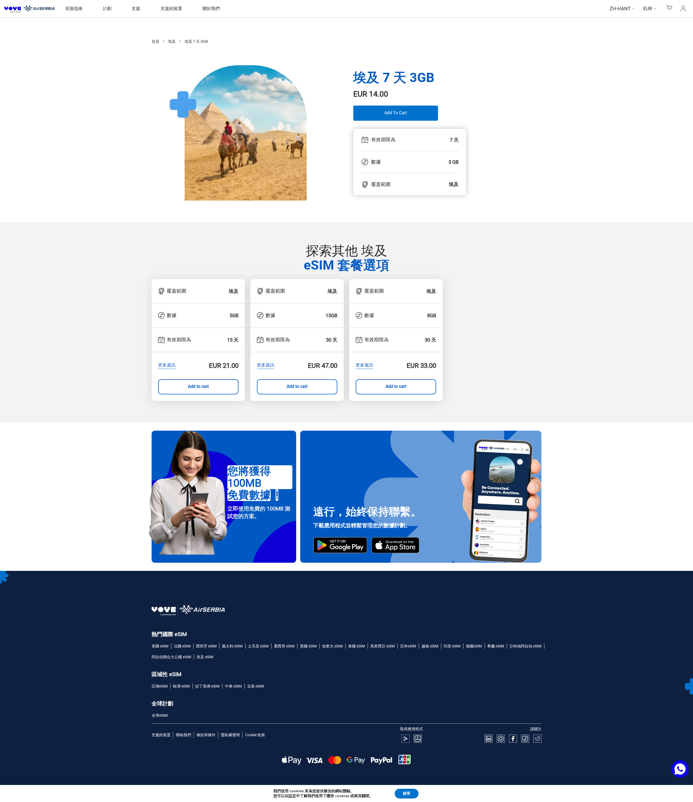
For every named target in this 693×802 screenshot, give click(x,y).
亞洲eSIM (160, 686)
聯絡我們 (183, 735)
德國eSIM (474, 646)
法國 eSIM (182, 646)
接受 (406, 793)
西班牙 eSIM (206, 646)
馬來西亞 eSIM (382, 646)
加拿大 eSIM (332, 646)
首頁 (155, 41)
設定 (292, 796)
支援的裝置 (171, 8)
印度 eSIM (452, 646)
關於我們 (211, 8)
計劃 (107, 8)
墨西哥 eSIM (284, 646)
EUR (647, 8)
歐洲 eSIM (181, 686)
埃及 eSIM (205, 657)
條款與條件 (206, 735)
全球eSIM (160, 715)
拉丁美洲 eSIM (207, 686)
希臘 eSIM (495, 646)
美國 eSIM (160, 646)
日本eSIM (408, 646)
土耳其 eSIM (258, 646)
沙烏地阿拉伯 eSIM (525, 646)
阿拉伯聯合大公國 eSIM (171, 657)
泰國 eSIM (356, 646)
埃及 (172, 41)
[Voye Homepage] (29, 8)
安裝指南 (74, 8)
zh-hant (620, 8)
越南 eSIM (429, 646)
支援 (136, 8)
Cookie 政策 (255, 735)
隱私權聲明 (230, 735)
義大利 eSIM (232, 646)
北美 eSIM (255, 686)
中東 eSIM (233, 686)
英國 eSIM (308, 646)
